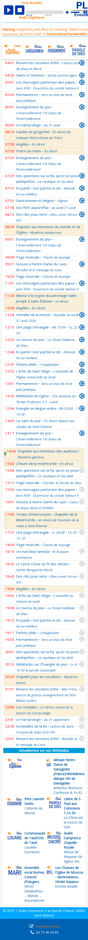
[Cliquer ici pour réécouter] (82, 76)
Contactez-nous (47, 926)
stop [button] (19, 10)
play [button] (8, 10)
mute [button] (70, 12)
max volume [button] (85, 12)
